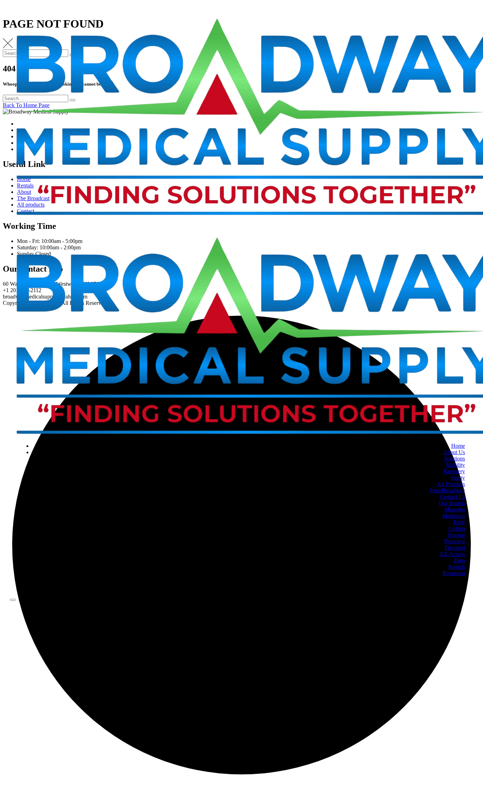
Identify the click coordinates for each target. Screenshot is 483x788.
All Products (451, 484)
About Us (454, 452)
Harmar (456, 535)
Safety (458, 478)
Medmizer (453, 516)
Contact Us (452, 497)
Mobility (455, 465)
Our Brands (452, 503)
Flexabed (454, 548)
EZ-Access (452, 554)
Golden (456, 529)
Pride (459, 522)
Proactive (454, 541)
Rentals (456, 567)
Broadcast (454, 573)
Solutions (454, 459)
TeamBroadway (447, 490)
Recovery (454, 471)
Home (458, 446)
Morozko (454, 509)
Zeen (459, 560)
